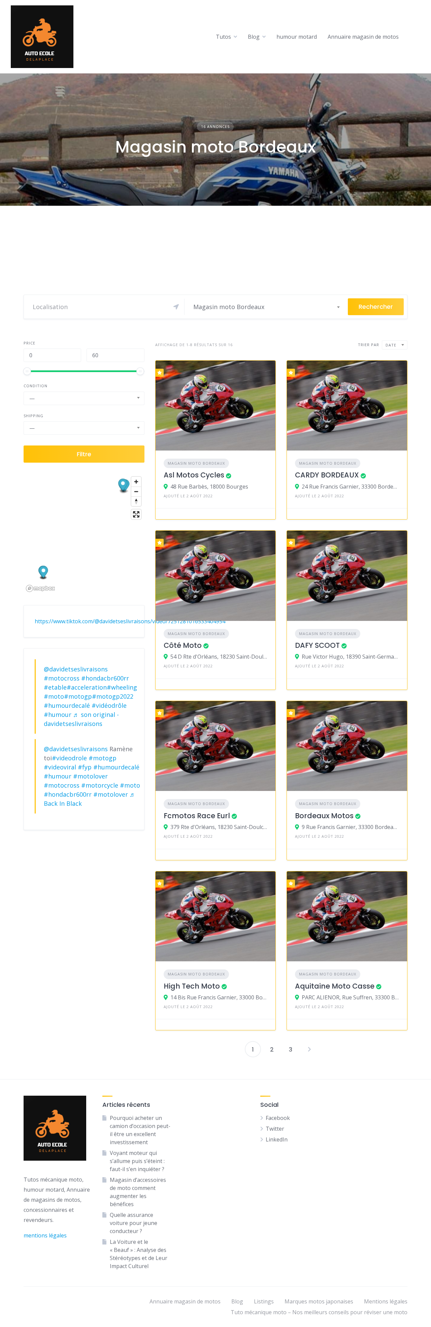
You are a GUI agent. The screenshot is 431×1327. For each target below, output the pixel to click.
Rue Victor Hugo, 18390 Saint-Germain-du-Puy (350, 656)
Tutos (223, 36)
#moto (54, 696)
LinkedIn (277, 1139)
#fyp (85, 767)
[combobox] (266, 307)
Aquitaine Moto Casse (334, 986)
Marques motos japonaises (319, 1301)
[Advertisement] (215, 256)
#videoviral (60, 767)
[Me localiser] (176, 307)
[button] (123, 486)
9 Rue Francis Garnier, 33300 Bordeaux (350, 827)
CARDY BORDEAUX (327, 475)
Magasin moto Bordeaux (196, 463)
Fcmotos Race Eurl (197, 816)
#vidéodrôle (109, 705)
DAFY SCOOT (317, 645)
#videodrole (69, 758)
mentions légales (45, 1235)
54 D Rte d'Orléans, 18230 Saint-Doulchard (219, 656)
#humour (57, 714)
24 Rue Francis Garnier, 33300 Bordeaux (350, 486)
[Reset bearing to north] (136, 501)
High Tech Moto (192, 986)
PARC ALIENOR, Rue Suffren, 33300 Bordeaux (350, 997)
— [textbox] (32, 398)
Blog (254, 36)
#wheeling (122, 687)
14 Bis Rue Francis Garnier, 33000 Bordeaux (219, 997)
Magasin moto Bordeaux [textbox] (228, 307)
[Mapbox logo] (40, 588)
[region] (84, 533)
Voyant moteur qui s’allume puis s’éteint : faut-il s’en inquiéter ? (137, 1161)
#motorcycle (99, 785)
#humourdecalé (67, 705)
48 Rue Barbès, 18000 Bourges (209, 486)
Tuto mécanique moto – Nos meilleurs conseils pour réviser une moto (319, 1312)
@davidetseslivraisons (76, 669)
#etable (55, 687)
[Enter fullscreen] (136, 514)
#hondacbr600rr (105, 678)
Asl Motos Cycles (194, 475)
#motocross (61, 678)
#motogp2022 (112, 696)
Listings (264, 1301)
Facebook (278, 1118)
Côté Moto (183, 645)
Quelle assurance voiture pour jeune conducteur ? (133, 1223)
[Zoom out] (136, 491)
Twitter (275, 1128)
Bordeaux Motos (324, 816)
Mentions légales (385, 1301)
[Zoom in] (136, 482)
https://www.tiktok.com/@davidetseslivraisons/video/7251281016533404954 (130, 621)
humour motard (296, 36)
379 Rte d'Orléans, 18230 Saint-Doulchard (219, 827)
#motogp (78, 696)
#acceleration (87, 687)
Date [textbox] (391, 344)
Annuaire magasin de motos (363, 36)
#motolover (90, 776)
